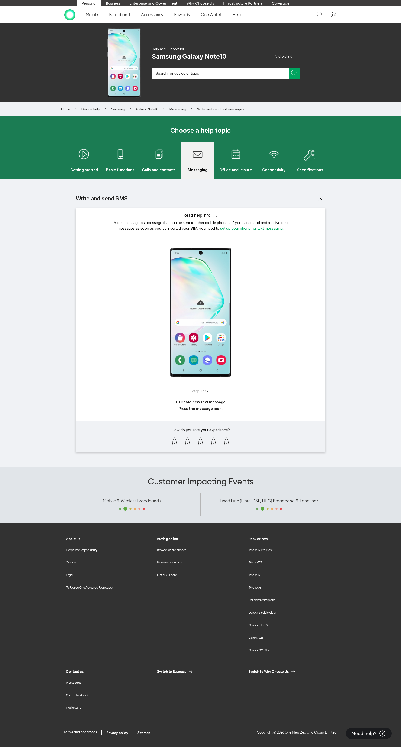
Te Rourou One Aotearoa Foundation (90, 587)
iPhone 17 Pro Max (260, 550)
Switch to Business (171, 671)
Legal (69, 575)
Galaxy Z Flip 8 (258, 625)
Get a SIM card (167, 575)
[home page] (70, 14)
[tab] (84, 160)
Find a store (73, 707)
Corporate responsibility (81, 550)
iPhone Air (255, 587)
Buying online (167, 539)
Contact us (74, 671)
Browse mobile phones (171, 550)
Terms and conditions (80, 732)
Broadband (119, 14)
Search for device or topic (177, 73)
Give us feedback (77, 695)
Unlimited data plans (262, 600)
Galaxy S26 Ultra (259, 650)
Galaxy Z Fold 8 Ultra (262, 612)
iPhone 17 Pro (257, 562)
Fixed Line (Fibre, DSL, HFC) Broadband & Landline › (269, 500)
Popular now (258, 539)
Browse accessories (170, 562)
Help (236, 14)
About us (73, 539)
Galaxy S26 (256, 637)
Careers (71, 562)
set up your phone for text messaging (251, 228)
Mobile (92, 14)
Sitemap (143, 733)
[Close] (320, 198)
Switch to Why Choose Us (269, 671)
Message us (73, 682)
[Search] (294, 73)
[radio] (174, 441)
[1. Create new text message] (200, 312)
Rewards (182, 14)
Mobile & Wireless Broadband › (132, 500)
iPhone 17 (254, 575)
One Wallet (211, 14)
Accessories (152, 14)
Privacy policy (117, 733)
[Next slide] (223, 391)
